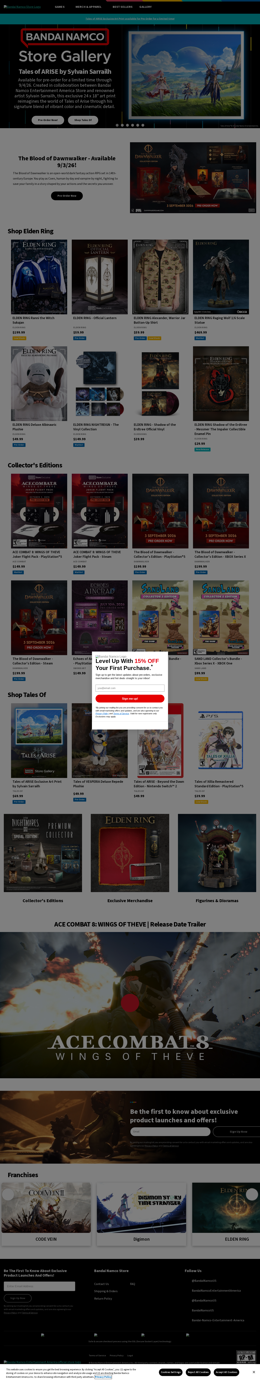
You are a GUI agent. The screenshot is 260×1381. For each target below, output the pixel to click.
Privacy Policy (103, 1377)
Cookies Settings (171, 1372)
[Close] (254, 1372)
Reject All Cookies (198, 1372)
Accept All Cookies (226, 1372)
